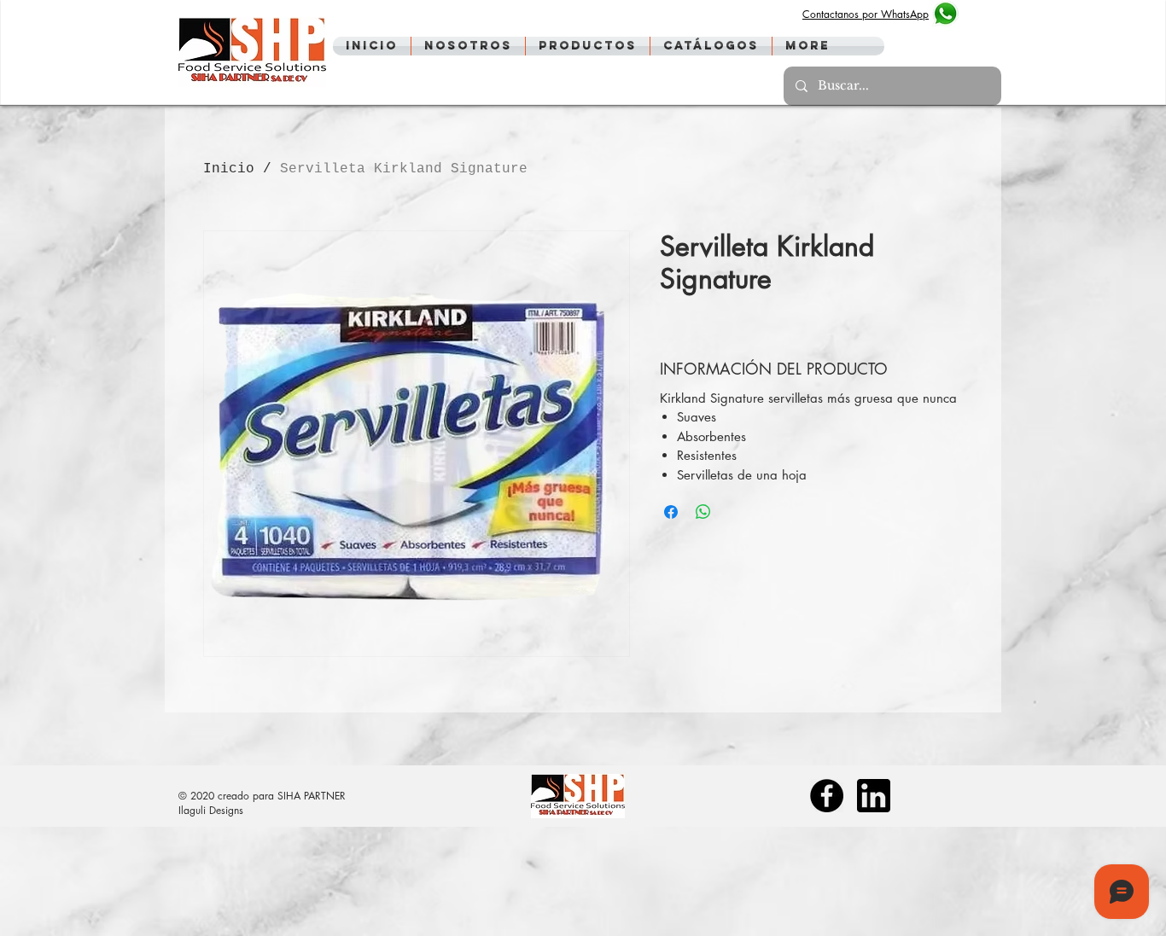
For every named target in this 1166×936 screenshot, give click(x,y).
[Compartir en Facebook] (671, 512)
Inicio (228, 169)
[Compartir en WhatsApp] (703, 512)
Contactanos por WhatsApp (865, 14)
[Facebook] (826, 795)
